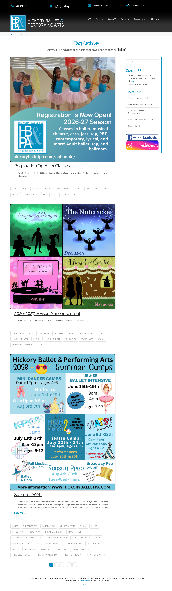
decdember (44, 333)
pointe (54, 195)
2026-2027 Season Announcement (47, 313)
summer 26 (45, 549)
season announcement (22, 345)
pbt (44, 195)
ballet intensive (30, 526)
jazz (106, 189)
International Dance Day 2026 (140, 119)
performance (87, 339)
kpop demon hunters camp (48, 543)
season (101, 339)
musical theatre (31, 195)
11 (69, 565)
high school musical (81, 538)
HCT (79, 532)
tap (75, 195)
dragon (71, 333)
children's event (67, 526)
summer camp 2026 (80, 549)
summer (15, 549)
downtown (35, 532)
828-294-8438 (21, 6)
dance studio (18, 532)
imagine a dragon (20, 339)
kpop (98, 538)
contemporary (64, 189)
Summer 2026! (28, 494)
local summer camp (73, 543)
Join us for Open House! (138, 98)
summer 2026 (30, 549)
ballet (35, 189)
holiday (104, 333)
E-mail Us (133, 81)
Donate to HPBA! (138, 6)
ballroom (47, 189)
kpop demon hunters (21, 543)
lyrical (15, 195)
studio (66, 195)
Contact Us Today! (100, 6)
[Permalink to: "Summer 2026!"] (62, 422)
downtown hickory (54, 532)
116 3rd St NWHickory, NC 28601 (62, 6)
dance (78, 189)
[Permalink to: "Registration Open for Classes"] (62, 109)
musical (37, 339)
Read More (20, 512)
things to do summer (95, 555)
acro (14, 189)
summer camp (61, 549)
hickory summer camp (57, 538)
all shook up (18, 333)
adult (24, 189)
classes (83, 526)
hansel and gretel (88, 333)
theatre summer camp (47, 555)
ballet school (48, 526)
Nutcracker (70, 339)
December (58, 333)
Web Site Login (87, 584)
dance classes (93, 189)
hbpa (70, 532)
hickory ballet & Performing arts (27, 538)
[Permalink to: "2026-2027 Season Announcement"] (62, 256)
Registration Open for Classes (42, 165)
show (40, 345)
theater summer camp (22, 555)
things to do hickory (71, 555)
